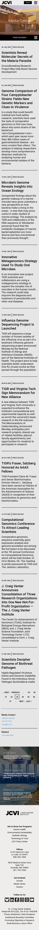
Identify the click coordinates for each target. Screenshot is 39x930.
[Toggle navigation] (35, 2)
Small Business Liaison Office (19, 923)
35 (28, 697)
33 (17, 697)
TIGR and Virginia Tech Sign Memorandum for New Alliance (19, 393)
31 (6, 697)
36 (34, 697)
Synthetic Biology (19, 835)
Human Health (19, 829)
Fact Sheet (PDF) (7, 735)
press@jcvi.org (7, 724)
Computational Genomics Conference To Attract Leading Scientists (18, 526)
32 (12, 697)
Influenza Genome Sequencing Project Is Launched (18, 324)
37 (10, 701)
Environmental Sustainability (19, 832)
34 (23, 697)
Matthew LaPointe (8, 718)
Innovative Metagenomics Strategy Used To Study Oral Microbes (19, 263)
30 (35, 692)
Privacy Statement (12, 914)
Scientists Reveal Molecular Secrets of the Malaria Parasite (17, 57)
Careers (19, 887)
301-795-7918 (6, 721)
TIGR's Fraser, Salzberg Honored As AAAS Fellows (19, 467)
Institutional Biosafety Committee (19, 917)
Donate (28, 2)
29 (29, 692)
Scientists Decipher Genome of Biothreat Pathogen (17, 664)
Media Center (19, 884)
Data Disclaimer (28, 914)
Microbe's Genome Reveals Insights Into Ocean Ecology (17, 186)
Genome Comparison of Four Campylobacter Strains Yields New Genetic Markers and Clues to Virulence (19, 99)
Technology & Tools (19, 838)
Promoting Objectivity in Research (19, 920)
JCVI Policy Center (19, 841)
